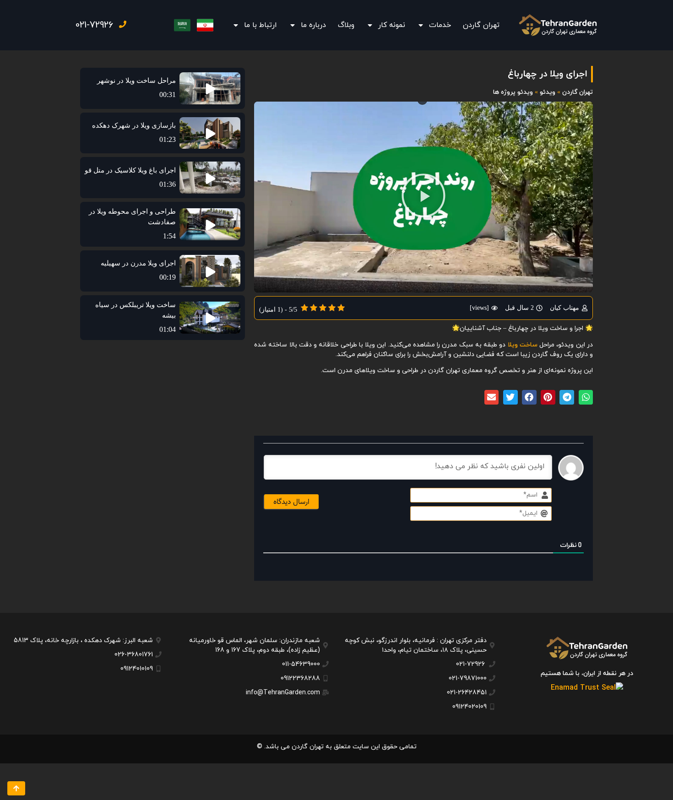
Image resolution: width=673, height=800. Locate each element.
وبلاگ (346, 25)
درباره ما (313, 25)
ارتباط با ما (260, 25)
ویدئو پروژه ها (513, 92)
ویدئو (547, 92)
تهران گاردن (481, 25)
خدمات (440, 25)
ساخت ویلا (522, 345)
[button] (423, 197)
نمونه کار (391, 25)
